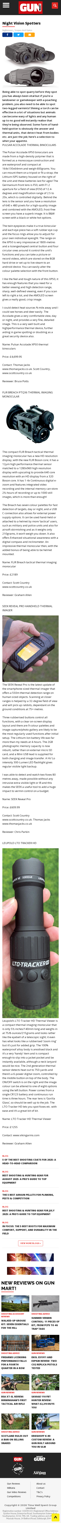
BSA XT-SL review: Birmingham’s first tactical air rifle (14, 1400)
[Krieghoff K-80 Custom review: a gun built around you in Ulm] (45, 1421)
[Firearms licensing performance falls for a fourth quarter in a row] (15, 1343)
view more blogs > (30, 1243)
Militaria (11, 1487)
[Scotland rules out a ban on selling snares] (15, 1421)
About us (41, 1483)
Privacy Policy (43, 1496)
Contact (40, 1487)
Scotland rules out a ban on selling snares (14, 1439)
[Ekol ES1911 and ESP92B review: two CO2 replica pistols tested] (45, 1343)
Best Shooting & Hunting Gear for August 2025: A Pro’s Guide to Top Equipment (25, 1179)
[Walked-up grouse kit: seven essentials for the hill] (15, 1303)
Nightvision (7, 30)
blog (5, 1156)
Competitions (14, 1496)
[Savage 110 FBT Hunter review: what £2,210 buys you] (45, 1382)
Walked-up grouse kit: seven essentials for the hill (15, 1324)
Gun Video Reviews (16, 1492)
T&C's (39, 1492)
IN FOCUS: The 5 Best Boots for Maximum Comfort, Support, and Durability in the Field (29, 1230)
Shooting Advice (40, 1314)
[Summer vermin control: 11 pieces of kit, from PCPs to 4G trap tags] (45, 1303)
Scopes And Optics (23, 30)
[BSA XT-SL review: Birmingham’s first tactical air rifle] (15, 1382)
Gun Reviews (38, 1353)
